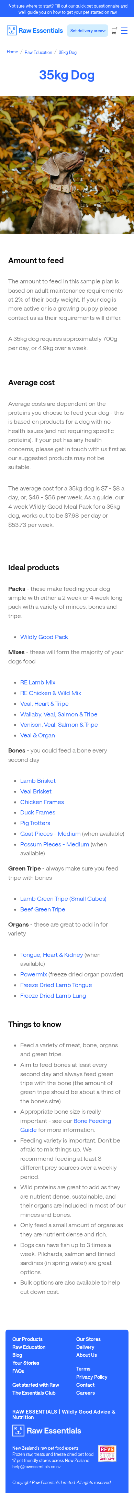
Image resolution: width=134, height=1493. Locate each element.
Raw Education (28, 1347)
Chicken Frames (42, 801)
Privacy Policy (92, 1377)
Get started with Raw (35, 1385)
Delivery (85, 1347)
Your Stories (25, 1363)
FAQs (18, 1371)
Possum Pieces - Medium (54, 844)
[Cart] (115, 30)
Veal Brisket (36, 791)
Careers (85, 1393)
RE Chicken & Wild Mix (50, 692)
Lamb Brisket (38, 780)
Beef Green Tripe (42, 909)
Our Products (27, 1339)
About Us (86, 1355)
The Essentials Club (34, 1393)
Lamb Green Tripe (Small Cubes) (63, 898)
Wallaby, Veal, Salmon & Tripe (59, 714)
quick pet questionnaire (98, 5)
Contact (85, 1385)
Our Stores (88, 1339)
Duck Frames (37, 812)
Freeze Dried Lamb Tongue (56, 984)
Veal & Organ (37, 735)
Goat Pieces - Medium (50, 833)
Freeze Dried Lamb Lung (53, 995)
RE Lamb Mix (37, 682)
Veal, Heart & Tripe (44, 703)
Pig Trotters (35, 822)
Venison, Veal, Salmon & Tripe (59, 724)
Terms (83, 1369)
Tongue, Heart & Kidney (51, 954)
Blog (17, 1355)
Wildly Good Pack (44, 636)
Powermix (33, 974)
